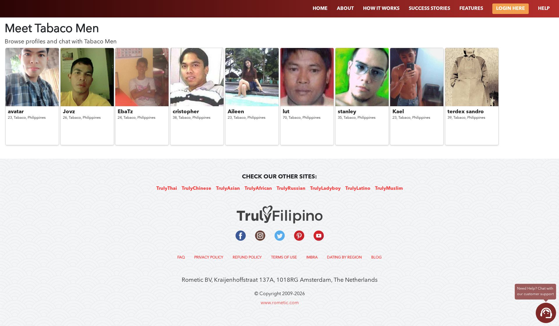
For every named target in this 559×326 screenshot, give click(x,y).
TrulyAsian (228, 188)
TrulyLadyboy (325, 188)
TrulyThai (166, 188)
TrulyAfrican (258, 188)
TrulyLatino (357, 188)
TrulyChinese (196, 188)
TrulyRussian (291, 188)
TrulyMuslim (389, 188)
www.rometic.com (280, 303)
